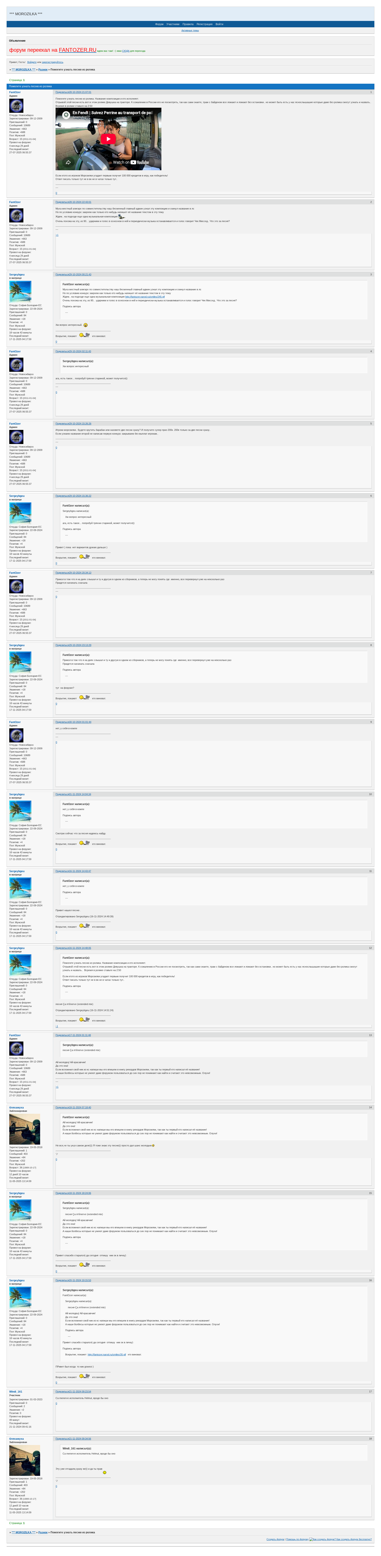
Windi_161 (15, 1391)
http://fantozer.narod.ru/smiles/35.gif (107, 1354)
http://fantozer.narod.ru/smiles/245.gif (145, 296)
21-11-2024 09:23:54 (80, 1391)
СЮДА (125, 51)
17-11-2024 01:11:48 (80, 1035)
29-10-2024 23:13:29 (80, 645)
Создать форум (275, 1539)
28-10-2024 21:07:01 (80, 92)
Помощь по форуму (297, 1539)
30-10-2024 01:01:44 (80, 722)
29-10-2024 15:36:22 (80, 495)
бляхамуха (16, 1107)
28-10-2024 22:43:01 (80, 202)
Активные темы (190, 30)
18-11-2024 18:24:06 (80, 1193)
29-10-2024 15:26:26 (80, 423)
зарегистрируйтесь (52, 62)
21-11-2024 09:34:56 (80, 1438)
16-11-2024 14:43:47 (80, 871)
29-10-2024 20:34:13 (80, 572)
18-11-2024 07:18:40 (80, 1107)
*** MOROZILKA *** (23, 69)
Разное (43, 69)
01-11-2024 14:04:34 (80, 794)
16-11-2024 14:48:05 (80, 948)
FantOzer (15, 92)
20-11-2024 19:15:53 (80, 1280)
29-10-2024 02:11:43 (80, 351)
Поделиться (62, 92)
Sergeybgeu (16, 274)
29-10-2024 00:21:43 (80, 274)
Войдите (32, 62)
